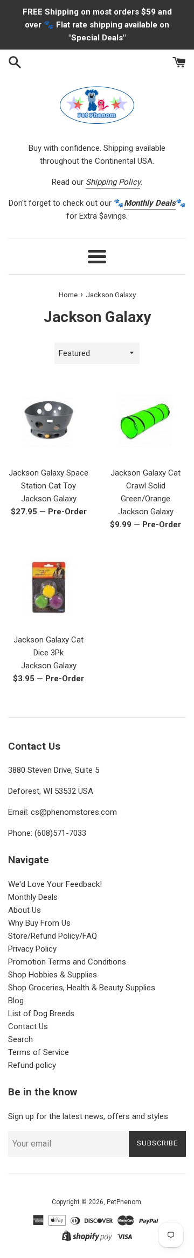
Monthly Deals (33, 897)
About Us (24, 910)
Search (20, 1039)
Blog (16, 1000)
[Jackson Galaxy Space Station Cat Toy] (48, 420)
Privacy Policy (32, 949)
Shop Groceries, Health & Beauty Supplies (81, 988)
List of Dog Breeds (41, 1013)
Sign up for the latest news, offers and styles (88, 1116)
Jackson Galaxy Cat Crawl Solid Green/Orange (145, 486)
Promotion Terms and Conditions (67, 962)
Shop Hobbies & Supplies (52, 975)
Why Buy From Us (39, 923)
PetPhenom (124, 1202)
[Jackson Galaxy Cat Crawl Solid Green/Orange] (145, 420)
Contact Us (28, 1026)
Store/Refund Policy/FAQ (52, 936)
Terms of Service (38, 1052)
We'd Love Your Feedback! (55, 884)
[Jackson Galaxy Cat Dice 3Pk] (48, 587)
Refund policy (32, 1065)
